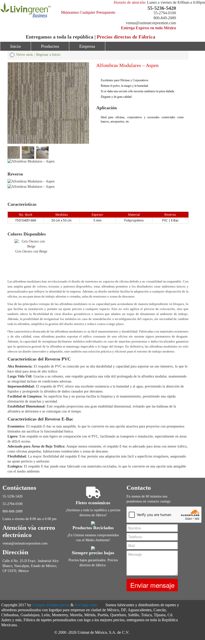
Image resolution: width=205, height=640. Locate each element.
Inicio (15, 46)
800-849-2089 (165, 18)
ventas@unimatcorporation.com (151, 23)
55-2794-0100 (165, 13)
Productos (50, 46)
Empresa (87, 46)
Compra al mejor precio (51, 605)
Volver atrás (24, 54)
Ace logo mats (85, 605)
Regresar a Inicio (48, 54)
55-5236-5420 (162, 8)
